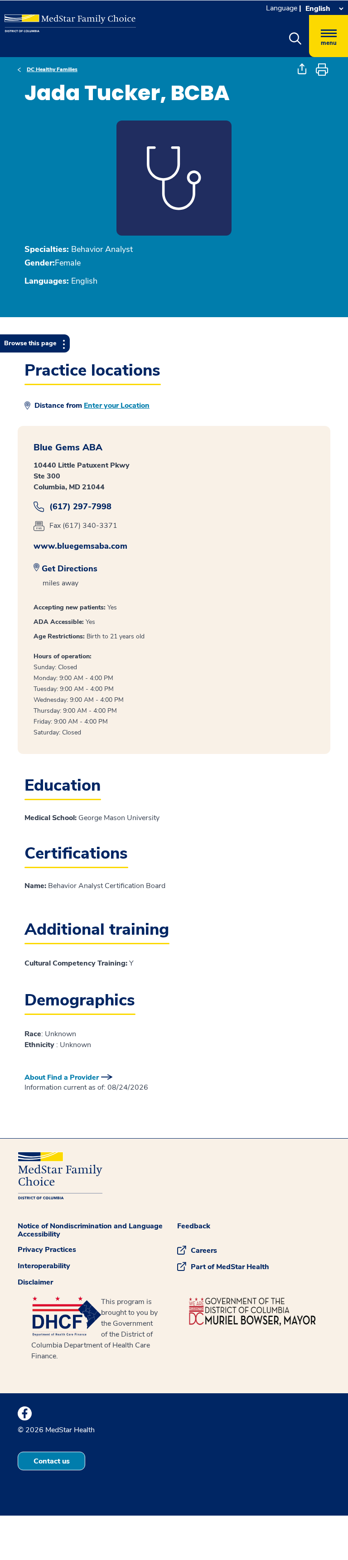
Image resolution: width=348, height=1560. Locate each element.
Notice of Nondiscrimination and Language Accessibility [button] (90, 1230)
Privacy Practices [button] (47, 1250)
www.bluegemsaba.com (80, 546)
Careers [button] (204, 1251)
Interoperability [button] (44, 1266)
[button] (295, 39)
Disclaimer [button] (35, 1282)
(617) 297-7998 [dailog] (80, 507)
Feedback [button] (193, 1226)
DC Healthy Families (52, 69)
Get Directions (69, 568)
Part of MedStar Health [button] (230, 1267)
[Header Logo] (65, 20)
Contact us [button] (52, 1461)
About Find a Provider (61, 1077)
